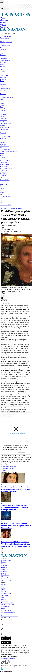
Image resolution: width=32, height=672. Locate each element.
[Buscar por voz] (29, 33)
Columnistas (3, 96)
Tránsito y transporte (6, 42)
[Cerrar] (26, 30)
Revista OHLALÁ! (5, 161)
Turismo (2, 116)
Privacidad (11, 658)
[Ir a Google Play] (6, 640)
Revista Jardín (4, 170)
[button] (16, 117)
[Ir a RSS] (2, 634)
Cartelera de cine (5, 135)
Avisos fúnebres (4, 146)
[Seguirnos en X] (2, 625)
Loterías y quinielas (5, 124)
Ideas (1, 155)
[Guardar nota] (2, 293)
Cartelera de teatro (5, 137)
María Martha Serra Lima (8, 466)
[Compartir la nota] (2, 296)
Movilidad (3, 62)
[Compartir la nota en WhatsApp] (4, 296)
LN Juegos (3, 114)
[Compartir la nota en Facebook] (2, 300)
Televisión (20, 209)
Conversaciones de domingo (8, 151)
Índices (2, 64)
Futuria (2, 53)
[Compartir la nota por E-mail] (6, 300)
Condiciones (4, 658)
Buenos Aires (4, 75)
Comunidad (3, 83)
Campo (2, 57)
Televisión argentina (9, 468)
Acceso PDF (3, 142)
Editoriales (3, 94)
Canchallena (3, 109)
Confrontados (21, 452)
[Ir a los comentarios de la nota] (4, 293)
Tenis (1, 107)
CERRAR (2, 1)
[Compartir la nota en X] (4, 300)
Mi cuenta (5, 27)
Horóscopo (3, 120)
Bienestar (3, 84)
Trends (5, 470)
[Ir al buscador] (2, 11)
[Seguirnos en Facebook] (2, 620)
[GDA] (5, 664)
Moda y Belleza (4, 127)
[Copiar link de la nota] (2, 298)
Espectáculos (12, 209)
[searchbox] (15, 33)
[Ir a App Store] (6, 643)
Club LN (4, 25)
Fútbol (2, 103)
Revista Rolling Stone (6, 168)
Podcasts (2, 125)
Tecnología (3, 118)
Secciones (5, 20)
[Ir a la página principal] (16, 15)
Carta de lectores (5, 150)
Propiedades (3, 58)
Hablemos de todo (5, 88)
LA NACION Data (5, 45)
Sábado (2, 153)
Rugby (2, 105)
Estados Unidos (4, 70)
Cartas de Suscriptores (6, 98)
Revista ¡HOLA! (4, 163)
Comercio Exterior (5, 60)
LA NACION (4, 209)
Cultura (2, 81)
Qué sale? (3, 133)
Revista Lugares (4, 164)
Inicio (3, 18)
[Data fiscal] (2, 669)
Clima (1, 44)
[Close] (2, 548)
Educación (3, 79)
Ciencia (2, 86)
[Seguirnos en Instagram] (2, 629)
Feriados (2, 122)
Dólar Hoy (3, 55)
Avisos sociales (4, 148)
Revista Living (4, 166)
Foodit (4, 22)
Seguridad (3, 77)
